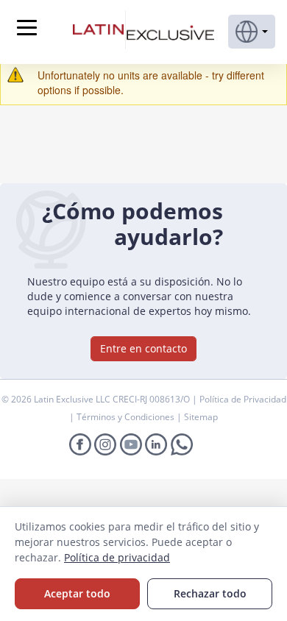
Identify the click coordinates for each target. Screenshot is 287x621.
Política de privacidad (117, 557)
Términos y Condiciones (127, 417)
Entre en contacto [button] (143, 348)
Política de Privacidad (242, 399)
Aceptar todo (77, 593)
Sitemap (201, 417)
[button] (251, 32)
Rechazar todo (210, 593)
